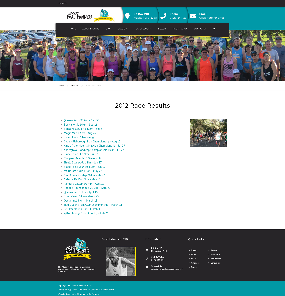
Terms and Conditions (81, 289)
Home (73, 29)
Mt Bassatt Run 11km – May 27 (83, 171)
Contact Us (200, 29)
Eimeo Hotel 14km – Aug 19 (80, 137)
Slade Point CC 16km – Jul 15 (81, 154)
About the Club (90, 29)
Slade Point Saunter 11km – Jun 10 (84, 167)
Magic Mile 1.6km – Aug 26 (80, 133)
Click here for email (212, 17)
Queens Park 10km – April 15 (81, 192)
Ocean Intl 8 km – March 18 (80, 200)
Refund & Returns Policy (103, 289)
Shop (108, 29)
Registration (180, 29)
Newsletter (215, 254)
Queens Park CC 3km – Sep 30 (81, 120)
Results (162, 29)
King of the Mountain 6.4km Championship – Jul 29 (94, 145)
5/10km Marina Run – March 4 (82, 209)
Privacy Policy (64, 289)
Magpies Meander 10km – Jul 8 (82, 158)
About (193, 254)
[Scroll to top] (269, 280)
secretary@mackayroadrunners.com (167, 269)
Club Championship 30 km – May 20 (85, 175)
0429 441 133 (178, 17)
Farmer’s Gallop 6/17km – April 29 (84, 183)
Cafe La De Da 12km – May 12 (82, 179)
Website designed (66, 294)
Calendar (123, 29)
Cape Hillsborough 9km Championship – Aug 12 (92, 141)
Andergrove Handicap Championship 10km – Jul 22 (94, 150)
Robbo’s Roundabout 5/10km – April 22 (87, 188)
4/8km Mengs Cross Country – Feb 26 (86, 213)
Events (194, 267)
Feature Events (143, 29)
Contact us (215, 262)
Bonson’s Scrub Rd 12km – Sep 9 (83, 128)
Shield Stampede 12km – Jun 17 (83, 162)
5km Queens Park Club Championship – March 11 (93, 204)
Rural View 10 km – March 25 (81, 196)
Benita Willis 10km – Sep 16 (80, 124)
